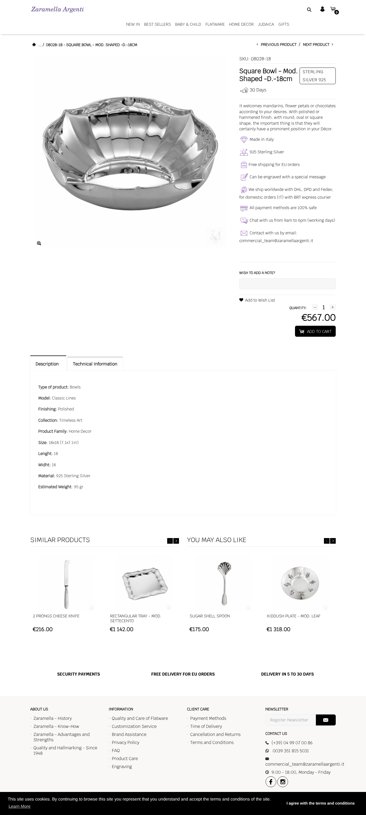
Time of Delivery (206, 726)
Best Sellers (157, 24)
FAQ (116, 750)
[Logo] (57, 9)
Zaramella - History (52, 718)
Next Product (317, 44)
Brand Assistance (129, 734)
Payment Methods (208, 718)
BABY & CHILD (188, 24)
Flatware (215, 24)
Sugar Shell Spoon (210, 616)
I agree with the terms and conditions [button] (320, 803)
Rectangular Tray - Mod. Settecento (135, 619)
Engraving (122, 766)
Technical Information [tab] (95, 364)
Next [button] (176, 541)
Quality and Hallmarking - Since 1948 (65, 750)
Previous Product (280, 44)
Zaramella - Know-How (56, 726)
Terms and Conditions (212, 742)
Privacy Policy (125, 742)
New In (133, 24)
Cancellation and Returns (215, 734)
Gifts (283, 24)
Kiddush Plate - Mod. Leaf (293, 616)
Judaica (266, 24)
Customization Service (134, 726)
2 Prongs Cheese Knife (56, 616)
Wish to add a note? (257, 273)
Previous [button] (170, 541)
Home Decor (241, 24)
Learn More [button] (20, 806)
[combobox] (302, 9)
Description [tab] (48, 364)
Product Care (125, 758)
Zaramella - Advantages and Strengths (61, 737)
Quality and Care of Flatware (140, 718)
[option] (67, 596)
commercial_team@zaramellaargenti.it (276, 240)
